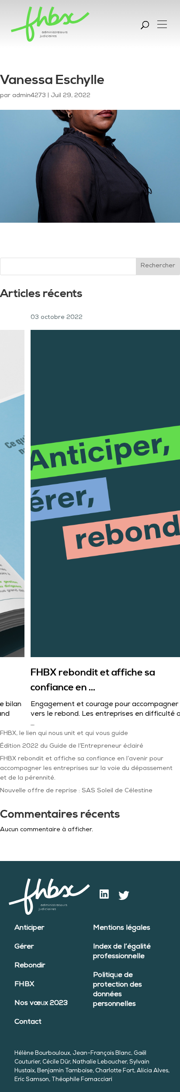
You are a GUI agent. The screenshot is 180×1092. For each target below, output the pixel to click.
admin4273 (29, 96)
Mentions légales (121, 928)
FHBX (24, 984)
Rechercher (158, 266)
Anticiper (29, 928)
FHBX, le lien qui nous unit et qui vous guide (64, 734)
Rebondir (29, 966)
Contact (28, 1022)
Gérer (24, 947)
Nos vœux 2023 (41, 1003)
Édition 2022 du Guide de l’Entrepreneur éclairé (71, 746)
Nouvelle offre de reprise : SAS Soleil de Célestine (76, 791)
